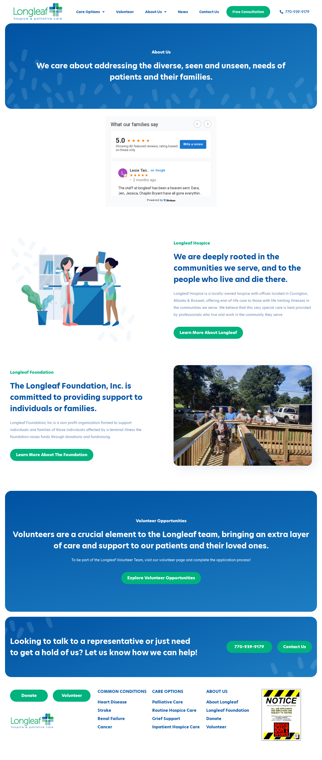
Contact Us (209, 11)
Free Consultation (248, 11)
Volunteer (125, 11)
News (183, 11)
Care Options (88, 11)
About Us (153, 11)
